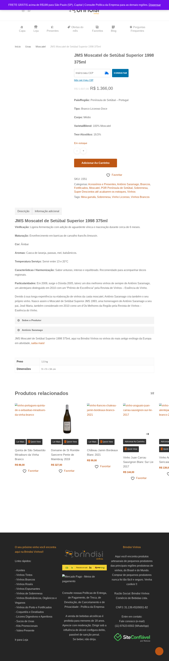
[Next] (147, 434)
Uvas (28, 46)
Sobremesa (141, 187)
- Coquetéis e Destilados (29, 612)
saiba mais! (38, 343)
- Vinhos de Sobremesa (28, 593)
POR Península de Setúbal (117, 187)
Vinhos (131, 191)
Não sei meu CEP (83, 80)
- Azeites (20, 570)
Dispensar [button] (155, 4)
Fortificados (81, 187)
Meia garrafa (88, 197)
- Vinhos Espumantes (27, 588)
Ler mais (20, 442)
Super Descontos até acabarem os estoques (100, 191)
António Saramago (128, 184)
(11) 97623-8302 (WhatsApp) (132, 625)
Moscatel (41, 46)
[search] (135, 10)
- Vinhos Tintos (23, 575)
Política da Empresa (92, 606)
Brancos (145, 184)
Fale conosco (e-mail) (132, 621)
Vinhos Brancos (140, 197)
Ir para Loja (21, 639)
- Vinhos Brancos (25, 579)
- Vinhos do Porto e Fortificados (33, 607)
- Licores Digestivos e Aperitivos (33, 616)
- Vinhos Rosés (24, 584)
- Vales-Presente (24, 630)
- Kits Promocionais (26, 625)
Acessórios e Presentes (102, 184)
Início (18, 46)
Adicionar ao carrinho (96, 163)
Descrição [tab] (23, 211)
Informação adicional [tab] (47, 211)
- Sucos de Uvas (24, 621)
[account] (144, 10)
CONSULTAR (120, 73)
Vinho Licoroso (121, 197)
